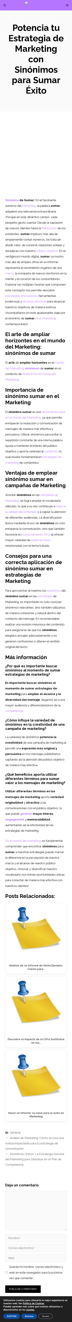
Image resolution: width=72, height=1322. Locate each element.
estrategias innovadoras (21, 296)
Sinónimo (12, 200)
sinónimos (32, 368)
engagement (14, 819)
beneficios (54, 590)
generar (26, 813)
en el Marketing (45, 318)
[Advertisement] (36, 160)
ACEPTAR (11, 1316)
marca (9, 273)
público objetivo (47, 251)
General (15, 1132)
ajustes (30, 1309)
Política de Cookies (33, 1303)
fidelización (49, 228)
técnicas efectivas (35, 301)
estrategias (45, 596)
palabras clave (40, 540)
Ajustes (45, 1316)
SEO (47, 534)
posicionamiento (32, 534)
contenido (51, 451)
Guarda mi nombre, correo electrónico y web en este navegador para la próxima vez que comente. (36, 1272)
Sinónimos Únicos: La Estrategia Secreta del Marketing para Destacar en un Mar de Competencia (34, 1159)
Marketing (29, 205)
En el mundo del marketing (23, 840)
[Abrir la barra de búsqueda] (4, 5)
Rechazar (29, 1316)
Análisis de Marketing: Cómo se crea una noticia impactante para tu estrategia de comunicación (34, 1143)
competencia (14, 711)
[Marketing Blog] (38, 5)
